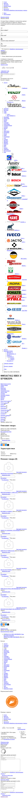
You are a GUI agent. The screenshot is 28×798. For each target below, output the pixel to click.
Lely (5, 671)
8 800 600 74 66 (5, 71)
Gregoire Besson (8, 659)
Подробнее (3, 478)
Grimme (6, 660)
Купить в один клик (7, 775)
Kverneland (6, 670)
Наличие (3, 417)
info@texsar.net (4, 72)
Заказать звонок (5, 17)
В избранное (5, 479)
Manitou (6, 676)
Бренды (6, 3)
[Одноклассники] (4, 445)
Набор (2, 404)
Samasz (5, 681)
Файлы (2, 419)
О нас (5, 2)
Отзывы (3, 413)
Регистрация (7, 14)
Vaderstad (6, 683)
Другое (6, 687)
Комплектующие (8, 688)
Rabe (5, 679)
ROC (5, 680)
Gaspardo (6, 656)
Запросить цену (6, 795)
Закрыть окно (4, 64)
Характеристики (5, 410)
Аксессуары (4, 412)
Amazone (6, 645)
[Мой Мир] (6, 445)
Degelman (6, 650)
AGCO (5, 643)
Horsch (5, 662)
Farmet (5, 653)
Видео (2, 420)
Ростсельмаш (7, 684)
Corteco (12, 359)
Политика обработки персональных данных (15, 10)
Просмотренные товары (7, 631)
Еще (5, 686)
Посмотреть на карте (9, 739)
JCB (5, 663)
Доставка (6, 4)
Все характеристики (6, 431)
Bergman (6, 646)
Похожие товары (5, 415)
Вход (5, 13)
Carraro (12, 358)
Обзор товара (4, 403)
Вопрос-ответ (7, 6)
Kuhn (5, 669)
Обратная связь (5, 742)
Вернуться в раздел (6, 401)
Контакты (6, 9)
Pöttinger (6, 677)
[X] (8, 445)
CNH (5, 649)
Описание (3, 408)
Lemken (6, 673)
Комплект (3, 406)
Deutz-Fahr (6, 652)
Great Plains (7, 657)
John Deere (6, 664)
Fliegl (5, 655)
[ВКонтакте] (1, 445)
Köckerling (6, 666)
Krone (5, 667)
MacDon (6, 674)
